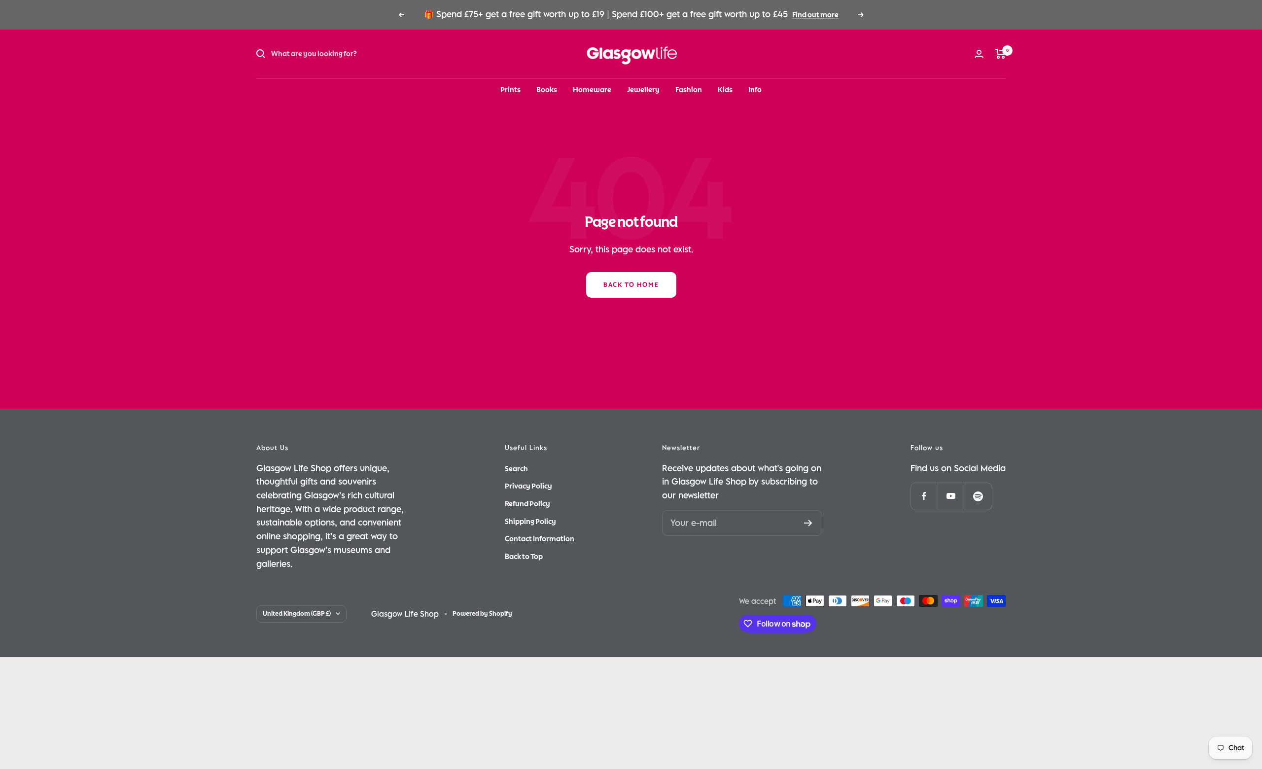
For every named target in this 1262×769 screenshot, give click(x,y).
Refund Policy (527, 504)
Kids (725, 90)
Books (546, 90)
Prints (510, 90)
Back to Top (524, 556)
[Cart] (1000, 54)
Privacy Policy (528, 486)
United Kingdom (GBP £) (297, 613)
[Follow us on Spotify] (978, 496)
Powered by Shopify (482, 613)
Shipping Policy (530, 521)
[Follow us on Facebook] (924, 496)
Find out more (815, 15)
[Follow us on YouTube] (951, 496)
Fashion (688, 90)
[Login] (979, 54)
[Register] (808, 523)
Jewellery (643, 90)
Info (755, 90)
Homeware (592, 90)
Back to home (631, 284)
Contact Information (539, 539)
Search (516, 469)
